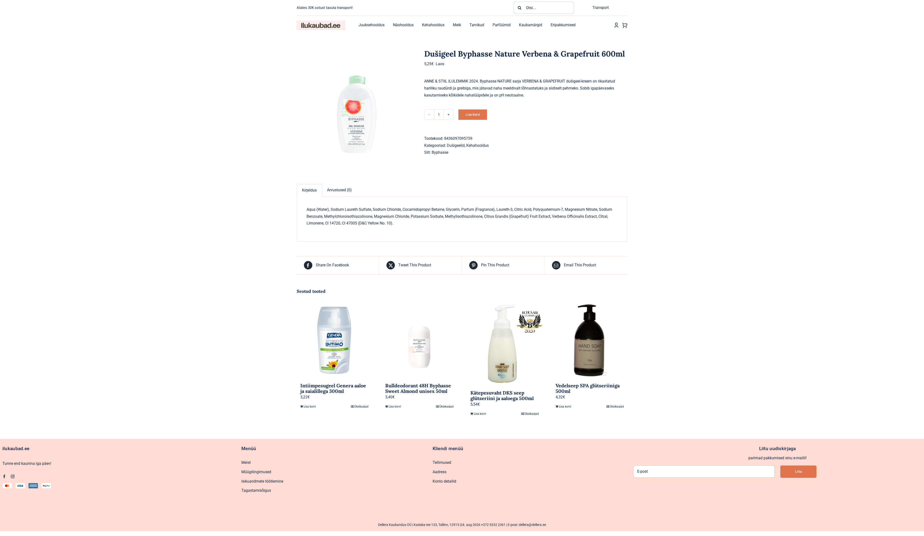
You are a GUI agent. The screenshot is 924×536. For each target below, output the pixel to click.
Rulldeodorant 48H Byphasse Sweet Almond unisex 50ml (418, 388)
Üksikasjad (361, 406)
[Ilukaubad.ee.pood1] (320, 22)
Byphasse (440, 152)
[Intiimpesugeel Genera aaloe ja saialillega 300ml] (334, 340)
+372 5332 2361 (493, 525)
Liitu (798, 471)
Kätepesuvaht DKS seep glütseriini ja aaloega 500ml (502, 395)
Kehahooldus (477, 145)
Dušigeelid (456, 145)
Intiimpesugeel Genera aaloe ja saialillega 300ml (333, 388)
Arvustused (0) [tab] (339, 190)
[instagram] (12, 476)
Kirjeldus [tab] (309, 190)
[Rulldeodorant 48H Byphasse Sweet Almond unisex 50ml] (419, 340)
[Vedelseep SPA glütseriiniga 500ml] (590, 340)
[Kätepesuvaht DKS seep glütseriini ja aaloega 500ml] (504, 343)
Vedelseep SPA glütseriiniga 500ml (588, 388)
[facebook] (4, 476)
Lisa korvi (472, 114)
